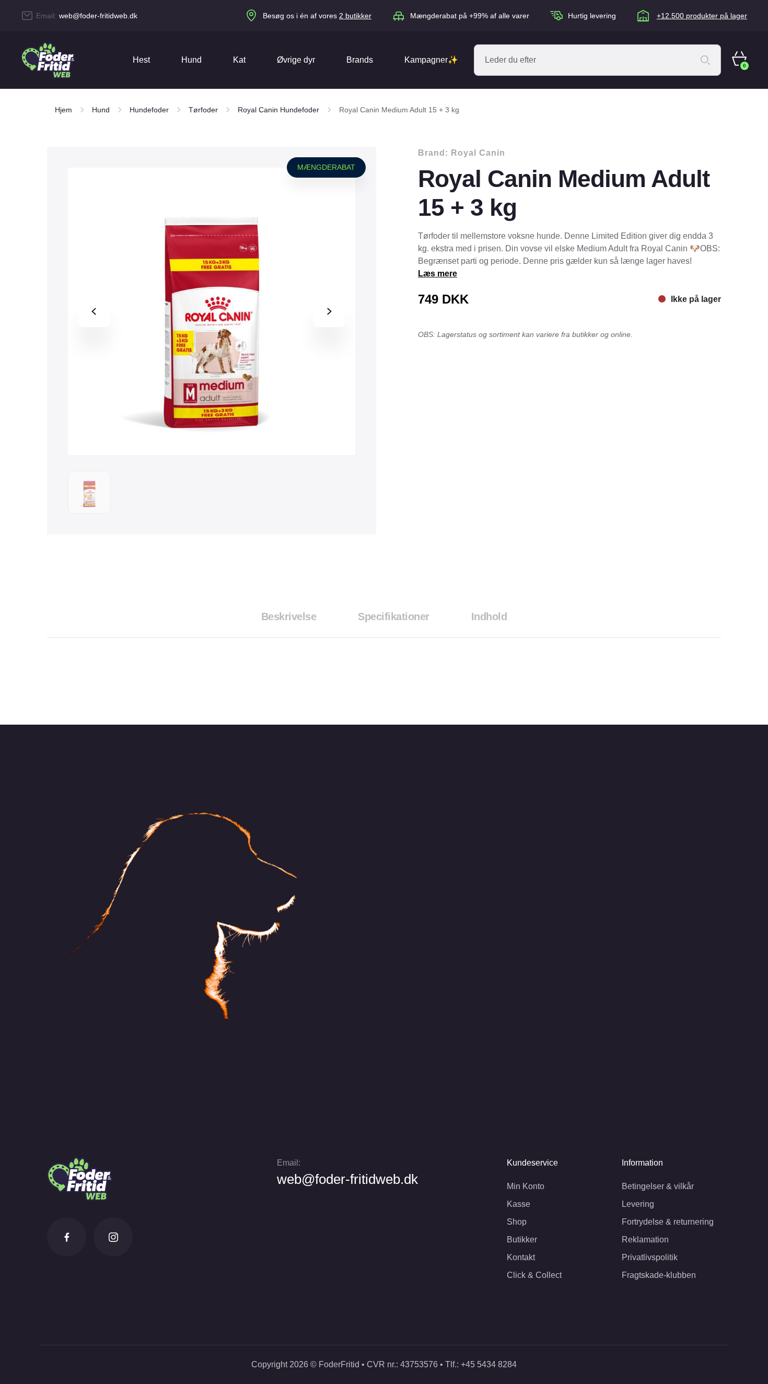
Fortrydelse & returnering (668, 1221)
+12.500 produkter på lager (702, 15)
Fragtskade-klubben (659, 1275)
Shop (517, 1221)
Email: (288, 1162)
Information (642, 1162)
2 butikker (355, 15)
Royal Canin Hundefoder (278, 110)
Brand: (461, 152)
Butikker (522, 1239)
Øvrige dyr (296, 59)
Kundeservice (532, 1162)
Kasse (518, 1204)
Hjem (63, 110)
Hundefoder (149, 110)
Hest (141, 59)
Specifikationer (393, 616)
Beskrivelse (289, 616)
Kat (239, 59)
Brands (359, 59)
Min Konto (525, 1186)
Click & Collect (534, 1275)
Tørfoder (203, 110)
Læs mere (437, 273)
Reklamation (645, 1239)
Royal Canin (478, 152)
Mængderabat (326, 167)
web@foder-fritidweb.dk (98, 15)
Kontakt (521, 1257)
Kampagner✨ (431, 59)
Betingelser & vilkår (658, 1186)
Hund (191, 59)
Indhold (489, 616)
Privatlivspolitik (650, 1257)
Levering (638, 1204)
